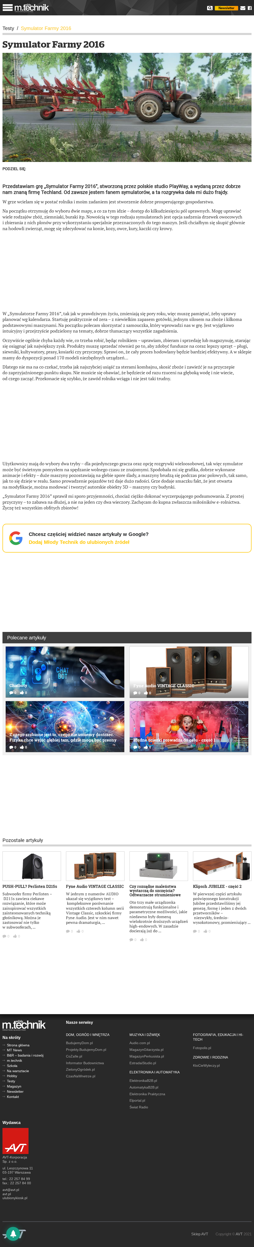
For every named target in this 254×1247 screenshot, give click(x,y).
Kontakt (13, 1097)
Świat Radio (138, 1107)
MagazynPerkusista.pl (146, 1056)
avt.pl (6, 1194)
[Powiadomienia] (13, 1234)
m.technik (14, 1060)
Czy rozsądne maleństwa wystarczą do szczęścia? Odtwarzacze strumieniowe (155, 890)
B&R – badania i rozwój (25, 1055)
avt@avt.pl (10, 1190)
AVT (239, 1234)
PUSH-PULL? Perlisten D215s (29, 886)
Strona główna (18, 1045)
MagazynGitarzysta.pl (146, 1050)
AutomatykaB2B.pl (143, 1087)
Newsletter (226, 8)
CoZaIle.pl (74, 1056)
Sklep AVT (199, 1234)
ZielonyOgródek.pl (80, 1069)
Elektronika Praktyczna (147, 1094)
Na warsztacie (18, 1071)
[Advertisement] (127, 271)
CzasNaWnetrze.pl (80, 1076)
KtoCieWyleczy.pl (206, 1065)
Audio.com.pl (139, 1043)
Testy (11, 1081)
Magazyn (14, 1086)
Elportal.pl (137, 1100)
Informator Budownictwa (85, 1063)
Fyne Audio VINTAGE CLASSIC (95, 886)
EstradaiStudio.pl (142, 1063)
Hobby (12, 1076)
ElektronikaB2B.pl (143, 1081)
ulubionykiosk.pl (14, 1198)
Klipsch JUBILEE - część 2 (217, 886)
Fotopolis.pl (202, 1048)
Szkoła (12, 1066)
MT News (14, 1050)
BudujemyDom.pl (79, 1043)
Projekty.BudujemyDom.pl (86, 1050)
